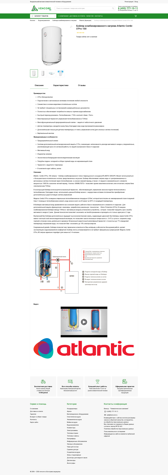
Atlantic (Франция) (85, 20)
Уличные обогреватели (74, 444)
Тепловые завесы (73, 436)
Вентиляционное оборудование (77, 414)
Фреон (69, 411)
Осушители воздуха (73, 452)
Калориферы (71, 438)
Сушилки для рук (72, 449)
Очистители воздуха (74, 417)
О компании (34, 409)
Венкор (106, 409)
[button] (135, 16)
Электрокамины (72, 430)
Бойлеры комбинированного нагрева (65, 20)
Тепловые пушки (72, 433)
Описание (39, 85)
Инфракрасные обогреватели (77, 441)
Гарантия (33, 414)
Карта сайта (34, 422)
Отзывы (82, 85)
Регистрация (129, 1)
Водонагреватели (44, 20)
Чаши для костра (72, 447)
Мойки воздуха (72, 422)
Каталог (32, 20)
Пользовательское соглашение (114, 431)
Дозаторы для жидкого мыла (77, 458)
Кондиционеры (72, 409)
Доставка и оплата (36, 411)
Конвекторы (71, 428)
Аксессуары (71, 463)
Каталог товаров (41, 16)
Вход (136, 1)
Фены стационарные (74, 455)
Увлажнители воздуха (74, 419)
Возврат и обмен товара (38, 417)
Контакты (33, 419)
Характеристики (60, 85)
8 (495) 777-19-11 (128, 8)
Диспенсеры (71, 460)
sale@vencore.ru (112, 415)
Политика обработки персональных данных (119, 429)
